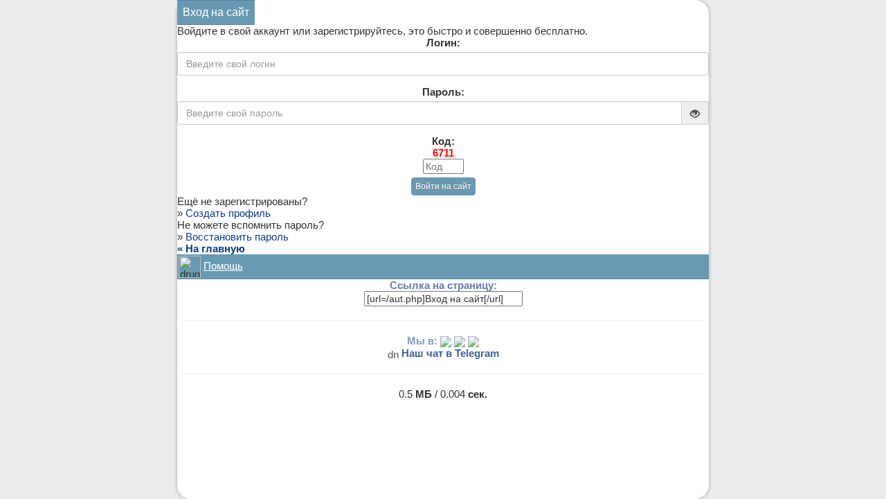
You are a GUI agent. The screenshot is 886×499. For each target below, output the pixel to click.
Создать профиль (228, 213)
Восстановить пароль (237, 237)
